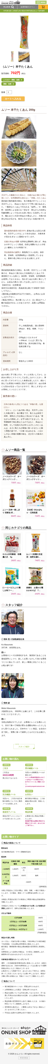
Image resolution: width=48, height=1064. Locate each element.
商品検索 (6, 7)
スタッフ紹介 (24, 747)
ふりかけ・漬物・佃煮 (11, 80)
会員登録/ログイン (28, 7)
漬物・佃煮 (7, 84)
